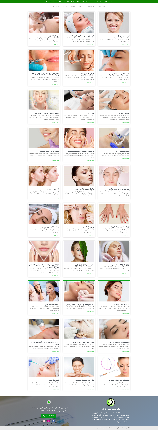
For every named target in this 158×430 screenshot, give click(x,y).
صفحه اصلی (101, 6)
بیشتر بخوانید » (125, 45)
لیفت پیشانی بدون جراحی (50, 227)
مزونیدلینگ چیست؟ (52, 36)
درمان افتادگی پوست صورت (84, 227)
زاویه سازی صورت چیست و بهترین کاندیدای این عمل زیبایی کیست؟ (44, 265)
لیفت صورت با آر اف (122, 151)
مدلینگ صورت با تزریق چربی (84, 189)
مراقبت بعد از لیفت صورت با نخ (83, 342)
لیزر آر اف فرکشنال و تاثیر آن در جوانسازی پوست (45, 343)
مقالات (65, 6)
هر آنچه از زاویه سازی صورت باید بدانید (81, 151)
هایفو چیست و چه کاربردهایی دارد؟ (82, 36)
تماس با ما (56, 6)
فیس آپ (91, 113)
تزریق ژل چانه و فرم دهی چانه (119, 264)
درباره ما (72, 6)
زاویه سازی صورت (53, 189)
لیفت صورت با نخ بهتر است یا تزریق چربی (80, 304)
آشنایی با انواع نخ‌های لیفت (49, 151)
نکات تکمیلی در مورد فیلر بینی (119, 73)
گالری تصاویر (90, 6)
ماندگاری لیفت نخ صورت (120, 304)
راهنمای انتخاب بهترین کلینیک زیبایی (46, 113)
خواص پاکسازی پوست (86, 73)
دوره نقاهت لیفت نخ (52, 304)
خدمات (81, 6)
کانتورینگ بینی (54, 380)
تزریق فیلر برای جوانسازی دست (118, 227)
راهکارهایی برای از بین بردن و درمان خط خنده (45, 74)
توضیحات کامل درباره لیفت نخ (119, 380)
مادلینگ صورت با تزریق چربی (84, 264)
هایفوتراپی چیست (123, 113)
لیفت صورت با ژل (123, 36)
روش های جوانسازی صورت (84, 380)
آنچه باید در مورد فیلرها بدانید (119, 189)
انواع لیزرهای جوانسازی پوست (119, 342)
